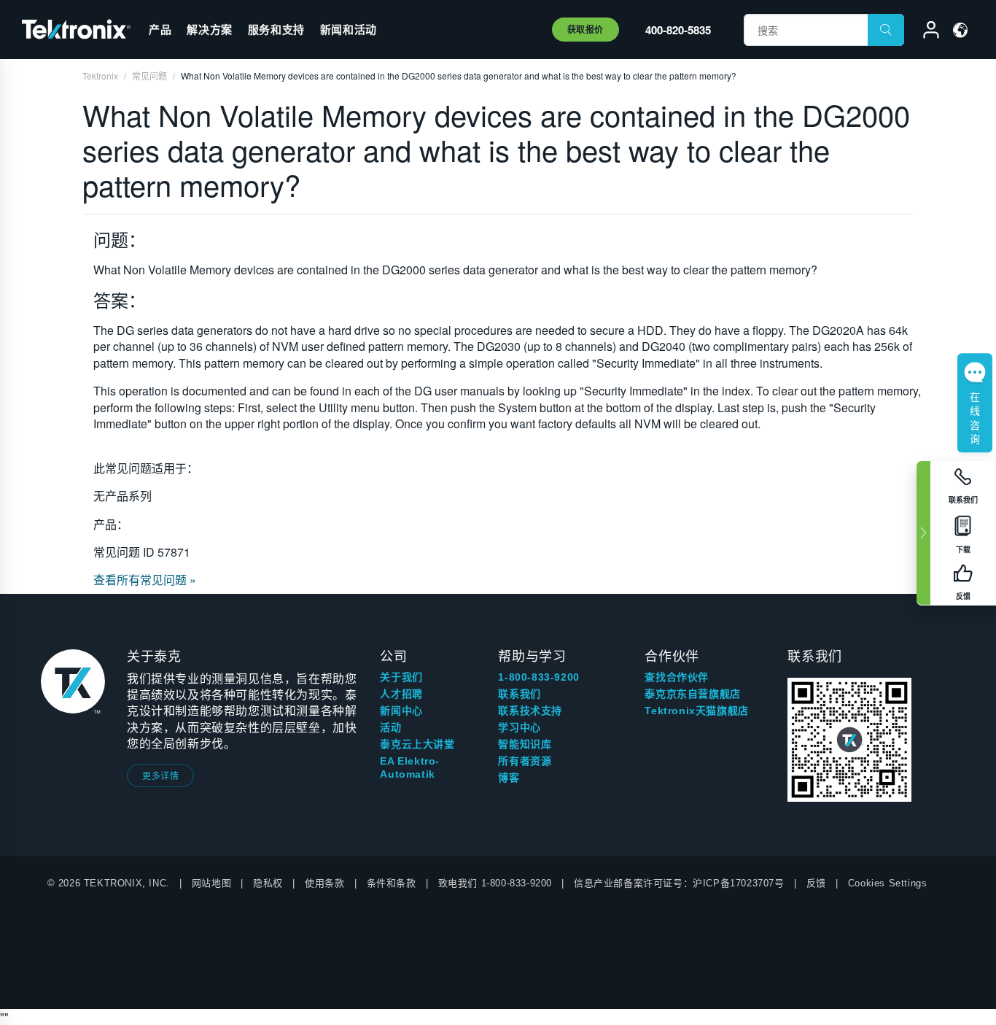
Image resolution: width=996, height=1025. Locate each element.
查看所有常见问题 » (144, 579)
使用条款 (324, 883)
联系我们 (519, 694)
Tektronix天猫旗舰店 (696, 710)
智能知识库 (524, 744)
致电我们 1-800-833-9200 (495, 883)
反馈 (816, 883)
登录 (924, 32)
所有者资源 (524, 761)
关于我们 (401, 677)
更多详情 (160, 775)
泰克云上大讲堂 (417, 744)
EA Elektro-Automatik (410, 767)
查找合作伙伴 (677, 677)
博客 (508, 778)
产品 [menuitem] (160, 29)
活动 (390, 727)
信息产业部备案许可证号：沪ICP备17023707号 (679, 883)
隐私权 (268, 883)
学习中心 (519, 727)
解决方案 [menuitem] (209, 29)
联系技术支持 (530, 710)
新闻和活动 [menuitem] (348, 29)
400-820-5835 (678, 30)
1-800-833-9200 (538, 677)
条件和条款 (391, 883)
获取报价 (585, 29)
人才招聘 (401, 694)
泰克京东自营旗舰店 (692, 694)
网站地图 (211, 883)
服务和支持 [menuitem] (276, 29)
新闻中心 (401, 710)
